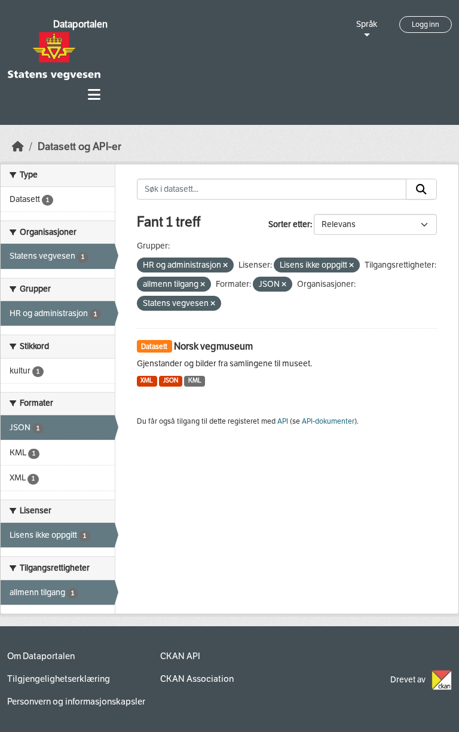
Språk (366, 24)
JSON (170, 380)
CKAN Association (197, 678)
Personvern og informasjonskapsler (76, 701)
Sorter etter (289, 224)
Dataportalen (80, 24)
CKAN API (180, 656)
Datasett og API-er (79, 146)
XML (146, 380)
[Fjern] (225, 265)
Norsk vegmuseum (213, 346)
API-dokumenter (328, 421)
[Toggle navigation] (94, 95)
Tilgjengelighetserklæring (58, 678)
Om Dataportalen (41, 656)
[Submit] (421, 189)
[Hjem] (18, 146)
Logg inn (425, 24)
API (282, 421)
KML (194, 380)
